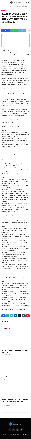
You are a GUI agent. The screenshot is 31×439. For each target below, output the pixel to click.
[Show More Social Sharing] (28, 30)
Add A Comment (15, 411)
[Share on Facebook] (5, 30)
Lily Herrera (5, 25)
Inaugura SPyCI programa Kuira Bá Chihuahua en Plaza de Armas (14, 376)
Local (3, 10)
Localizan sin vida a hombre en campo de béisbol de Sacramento (15, 351)
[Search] (29, 2)
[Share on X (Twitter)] (22, 30)
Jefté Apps (25, 434)
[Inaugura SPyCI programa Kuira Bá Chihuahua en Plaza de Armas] (15, 365)
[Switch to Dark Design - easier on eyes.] (26, 2)
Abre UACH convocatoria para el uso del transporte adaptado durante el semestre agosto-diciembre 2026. (15, 401)
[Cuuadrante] (15, 2)
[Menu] (2, 2)
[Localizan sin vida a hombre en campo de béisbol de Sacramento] (15, 340)
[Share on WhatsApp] (14, 30)
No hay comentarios (7, 26)
